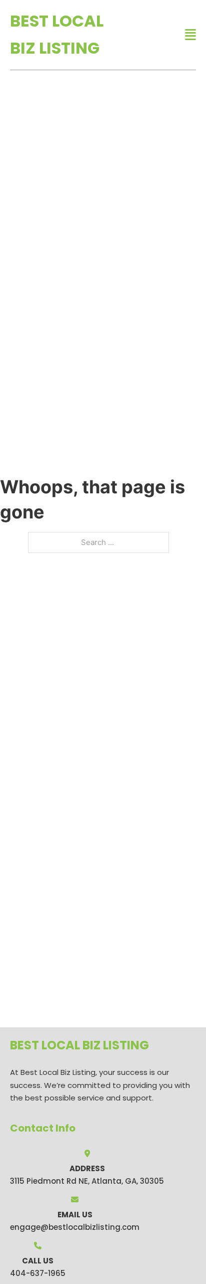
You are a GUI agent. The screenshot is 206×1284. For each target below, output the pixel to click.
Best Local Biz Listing (57, 34)
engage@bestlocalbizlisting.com (75, 1227)
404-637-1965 (38, 1273)
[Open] (190, 35)
